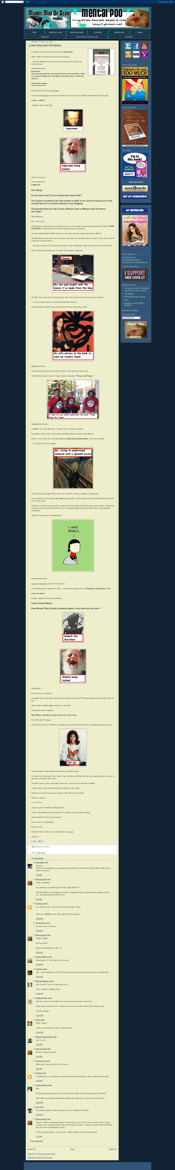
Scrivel (70, 832)
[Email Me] (144, 58)
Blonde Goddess (42, 981)
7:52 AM (39, 899)
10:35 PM (39, 1103)
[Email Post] (31, 850)
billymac (39, 969)
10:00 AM (39, 919)
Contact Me (98, 32)
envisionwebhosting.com (131, 260)
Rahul (38, 1020)
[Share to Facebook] (39, 841)
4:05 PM (39, 1069)
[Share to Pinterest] (42, 841)
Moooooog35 (41, 879)
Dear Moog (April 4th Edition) (46, 45)
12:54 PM (39, 1032)
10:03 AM (39, 953)
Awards (140, 32)
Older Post (113, 1149)
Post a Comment (36, 1141)
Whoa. (126, 300)
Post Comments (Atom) (46, 1154)
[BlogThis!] (35, 841)
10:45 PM (39, 1115)
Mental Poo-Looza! (55, 32)
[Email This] (32, 841)
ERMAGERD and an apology (135, 297)
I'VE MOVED (129, 294)
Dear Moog (41, 853)
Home (34, 32)
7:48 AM (39, 875)
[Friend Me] (136, 50)
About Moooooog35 (77, 32)
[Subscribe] (128, 58)
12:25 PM (39, 1016)
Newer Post (31, 1149)
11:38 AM (39, 994)
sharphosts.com (128, 262)
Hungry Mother (42, 957)
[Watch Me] (144, 50)
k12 (123, 257)
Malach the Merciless (39, 584)
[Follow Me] (128, 50)
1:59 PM (39, 1057)
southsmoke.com (141, 262)
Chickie (39, 1073)
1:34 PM (39, 1045)
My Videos (129, 37)
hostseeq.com (130, 257)
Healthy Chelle (41, 998)
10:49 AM (39, 965)
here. (88, 812)
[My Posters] (136, 58)
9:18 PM (39, 1081)
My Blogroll (45, 37)
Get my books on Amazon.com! (87, 37)
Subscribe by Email (136, 182)
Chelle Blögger (42, 1085)
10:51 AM (39, 977)
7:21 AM (39, 1136)
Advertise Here (119, 32)
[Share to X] (37, 841)
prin (37, 1107)
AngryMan (55, 91)
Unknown (39, 904)
